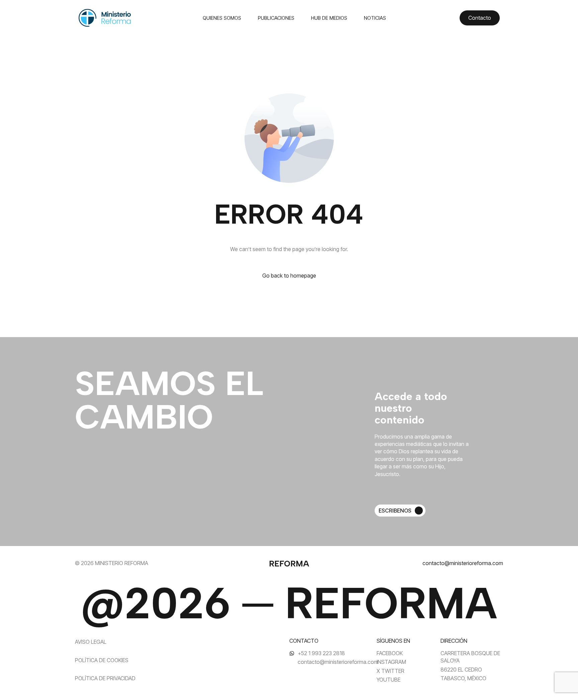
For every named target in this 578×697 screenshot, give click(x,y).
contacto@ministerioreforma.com (462, 563)
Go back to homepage (289, 275)
